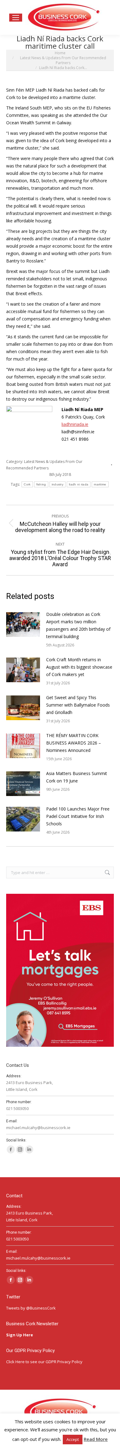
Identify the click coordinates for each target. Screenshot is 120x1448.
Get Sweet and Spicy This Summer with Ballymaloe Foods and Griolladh (78, 705)
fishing (41, 484)
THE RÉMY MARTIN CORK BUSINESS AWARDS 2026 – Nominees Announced (73, 742)
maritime (100, 484)
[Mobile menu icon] (15, 18)
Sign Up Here (20, 1335)
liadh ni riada (78, 484)
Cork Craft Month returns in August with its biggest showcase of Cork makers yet (79, 667)
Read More (96, 1439)
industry (57, 484)
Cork (27, 484)
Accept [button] (72, 1439)
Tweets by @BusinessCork (31, 1308)
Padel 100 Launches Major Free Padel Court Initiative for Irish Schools (78, 816)
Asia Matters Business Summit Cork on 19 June (76, 777)
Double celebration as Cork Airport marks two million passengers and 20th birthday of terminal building (78, 625)
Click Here (15, 1361)
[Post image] (23, 624)
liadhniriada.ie (75, 424)
